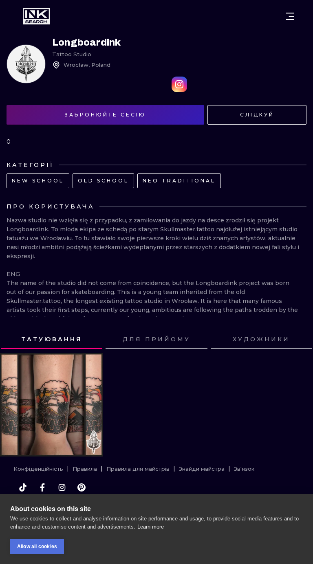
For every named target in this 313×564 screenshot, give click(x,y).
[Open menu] (290, 16)
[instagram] (62, 487)
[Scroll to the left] (14, 339)
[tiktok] (23, 487)
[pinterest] (81, 487)
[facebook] (42, 487)
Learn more (150, 527)
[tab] (51, 340)
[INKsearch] (36, 16)
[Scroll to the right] (299, 339)
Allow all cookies (37, 546)
